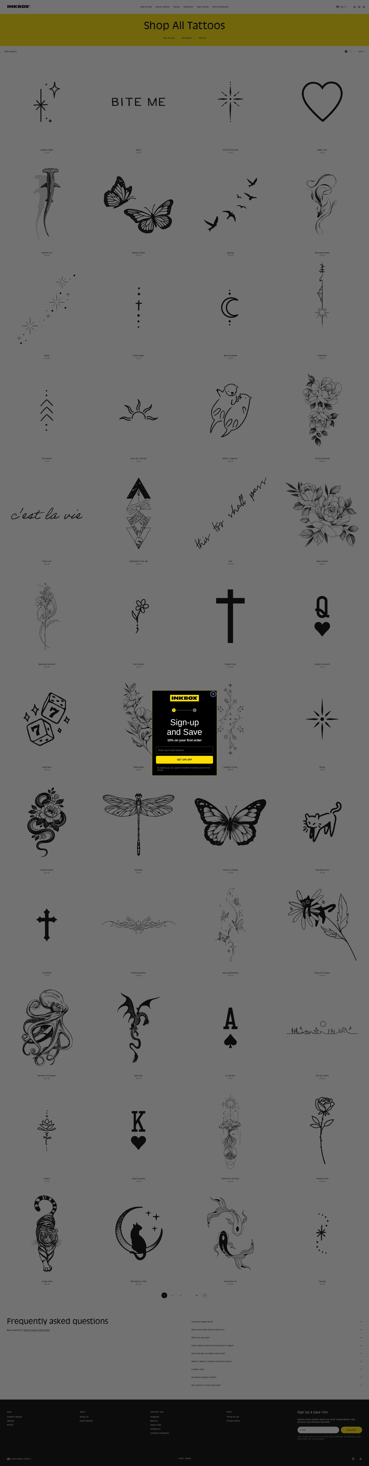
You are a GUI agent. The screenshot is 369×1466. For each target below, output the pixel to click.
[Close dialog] (213, 694)
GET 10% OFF (184, 759)
